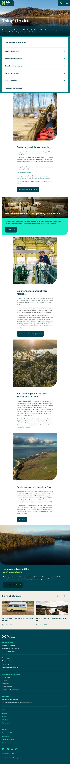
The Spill (4, 729)
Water (4, 710)
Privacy (13, 753)
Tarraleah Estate (26, 419)
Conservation (6, 677)
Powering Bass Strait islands (10, 667)
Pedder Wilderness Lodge (24, 401)
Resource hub (6, 723)
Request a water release (24, 172)
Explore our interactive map (27, 189)
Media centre (5, 753)
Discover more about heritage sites (29, 334)
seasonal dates (48, 161)
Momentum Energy (8, 739)
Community (5, 683)
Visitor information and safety (10, 699)
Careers (4, 713)
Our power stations (7, 661)
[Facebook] (3, 749)
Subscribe (10, 229)
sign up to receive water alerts (40, 178)
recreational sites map (34, 154)
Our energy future (7, 642)
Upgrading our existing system (11, 648)
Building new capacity (8, 645)
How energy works (7, 664)
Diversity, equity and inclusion (10, 690)
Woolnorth (29, 494)
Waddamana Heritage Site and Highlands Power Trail (17, 702)
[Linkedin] (8, 749)
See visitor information (12, 585)
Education (5, 719)
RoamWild (43, 315)
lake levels (38, 176)
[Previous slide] (57, 596)
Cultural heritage (7, 686)
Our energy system (7, 658)
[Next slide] (64, 596)
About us (4, 716)
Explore (21, 519)
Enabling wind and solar (9, 651)
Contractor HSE (7, 733)
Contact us (5, 736)
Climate (4, 680)
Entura (4, 743)
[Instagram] (16, 749)
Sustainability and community (11, 674)
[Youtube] (12, 749)
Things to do (5, 696)
